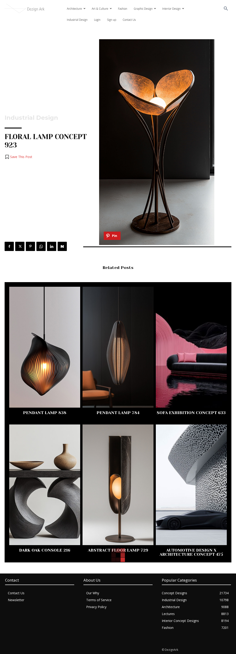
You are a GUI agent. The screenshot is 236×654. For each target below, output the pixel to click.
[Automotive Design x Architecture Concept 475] (191, 484)
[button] (225, 8)
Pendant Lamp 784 (118, 412)
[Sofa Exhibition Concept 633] (191, 347)
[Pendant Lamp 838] (44, 347)
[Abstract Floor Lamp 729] (118, 484)
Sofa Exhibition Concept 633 (191, 412)
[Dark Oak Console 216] (44, 484)
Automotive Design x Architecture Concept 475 (191, 552)
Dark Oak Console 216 (44, 550)
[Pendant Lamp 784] (118, 347)
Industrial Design (31, 118)
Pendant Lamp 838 (44, 412)
